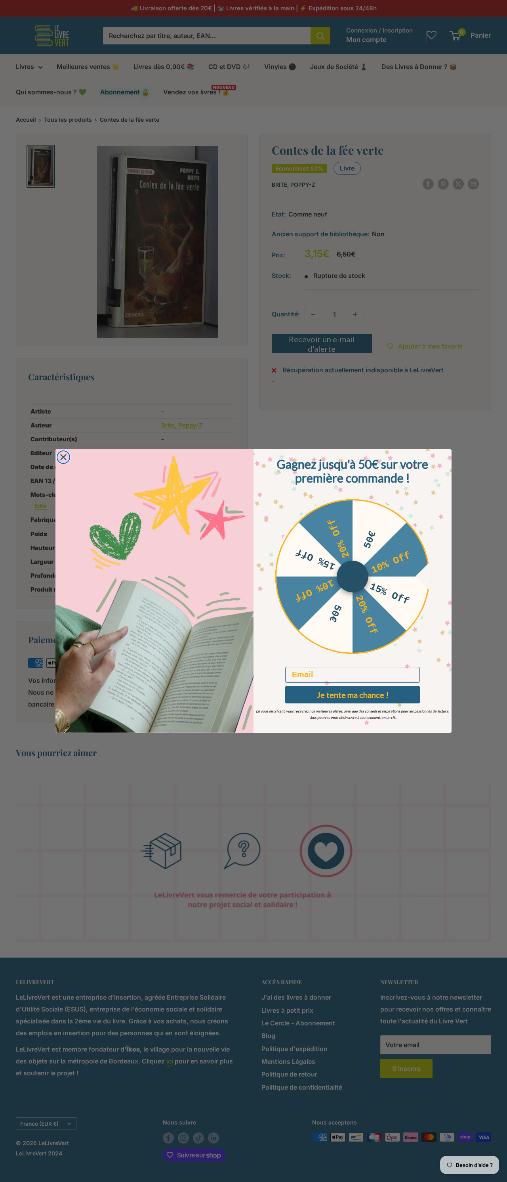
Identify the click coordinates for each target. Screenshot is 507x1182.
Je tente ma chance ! (353, 694)
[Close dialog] (63, 457)
